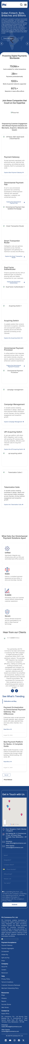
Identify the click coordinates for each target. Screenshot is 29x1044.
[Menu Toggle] (25, 4)
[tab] (14, 701)
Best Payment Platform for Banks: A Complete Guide (13, 744)
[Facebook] (19, 1040)
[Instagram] (14, 1040)
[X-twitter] (23, 1040)
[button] (1, 43)
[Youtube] (10, 1040)
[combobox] (4, 869)
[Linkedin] (6, 1040)
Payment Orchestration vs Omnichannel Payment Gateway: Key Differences (14, 710)
